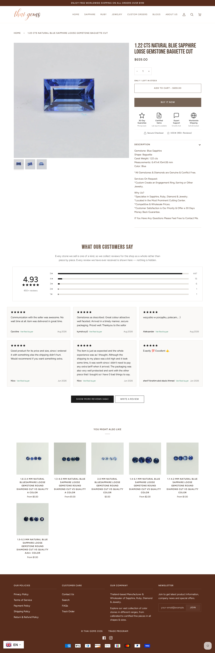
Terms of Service (23, 599)
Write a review (129, 399)
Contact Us (68, 594)
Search (66, 599)
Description (142, 144)
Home (17, 33)
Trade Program (118, 631)
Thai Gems (90, 631)
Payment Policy (22, 605)
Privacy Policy (21, 594)
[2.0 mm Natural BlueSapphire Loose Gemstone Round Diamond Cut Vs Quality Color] (107, 459)
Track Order (68, 611)
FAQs (65, 605)
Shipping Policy (22, 611)
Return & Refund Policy (26, 617)
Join (193, 607)
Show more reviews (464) (92, 399)
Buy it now (168, 102)
